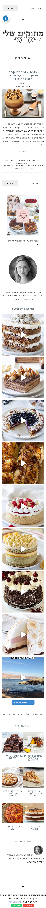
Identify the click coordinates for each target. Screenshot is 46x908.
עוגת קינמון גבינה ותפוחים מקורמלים (33, 793)
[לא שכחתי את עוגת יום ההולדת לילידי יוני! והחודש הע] (23, 634)
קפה (21, 168)
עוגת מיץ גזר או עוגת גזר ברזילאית (33, 758)
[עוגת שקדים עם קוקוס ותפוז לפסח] (12, 778)
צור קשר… (31, 862)
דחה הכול (29, 905)
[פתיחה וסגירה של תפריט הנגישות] (6, 19)
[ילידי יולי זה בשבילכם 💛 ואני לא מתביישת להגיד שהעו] (23, 549)
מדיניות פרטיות (15, 902)
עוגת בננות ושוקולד (33, 827)
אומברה (28, 166)
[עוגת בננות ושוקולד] (33, 813)
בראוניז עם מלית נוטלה (13, 756)
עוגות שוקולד (20, 163)
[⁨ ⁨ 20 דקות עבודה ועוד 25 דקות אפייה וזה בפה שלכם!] (23, 420)
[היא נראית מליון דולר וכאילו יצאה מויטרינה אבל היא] (23, 506)
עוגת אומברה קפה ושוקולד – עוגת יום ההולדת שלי (23, 76)
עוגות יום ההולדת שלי (17, 160)
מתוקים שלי (23, 36)
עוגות (28, 160)
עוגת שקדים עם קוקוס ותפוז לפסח (12, 793)
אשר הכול (16, 905)
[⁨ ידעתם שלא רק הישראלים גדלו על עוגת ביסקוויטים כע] (23, 377)
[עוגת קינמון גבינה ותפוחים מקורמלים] (33, 778)
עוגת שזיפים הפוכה (12, 827)
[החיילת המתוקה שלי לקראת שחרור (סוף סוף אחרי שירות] (23, 677)
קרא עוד (23, 152)
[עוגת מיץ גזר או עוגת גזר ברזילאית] (33, 743)
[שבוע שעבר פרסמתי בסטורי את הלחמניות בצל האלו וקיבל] (23, 463)
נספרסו (21, 166)
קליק (25, 168)
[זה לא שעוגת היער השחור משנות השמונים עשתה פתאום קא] (23, 592)
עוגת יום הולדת (12, 166)
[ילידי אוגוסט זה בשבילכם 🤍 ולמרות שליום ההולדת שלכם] (23, 335)
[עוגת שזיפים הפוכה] (12, 813)
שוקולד (16, 168)
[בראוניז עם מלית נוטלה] (12, 743)
